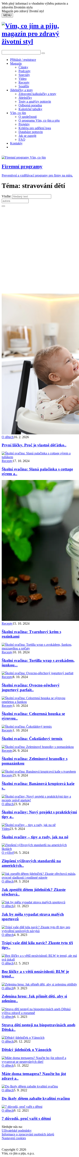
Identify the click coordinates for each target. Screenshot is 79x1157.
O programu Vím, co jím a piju (39, 120)
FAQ (22, 139)
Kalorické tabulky (30, 109)
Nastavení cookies (14, 1138)
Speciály (24, 75)
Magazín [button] (16, 63)
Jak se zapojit (27, 135)
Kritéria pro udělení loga (35, 128)
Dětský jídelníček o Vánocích (26, 1049)
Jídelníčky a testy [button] (21, 90)
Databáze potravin (31, 132)
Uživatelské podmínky (17, 1130)
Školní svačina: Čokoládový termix (32, 738)
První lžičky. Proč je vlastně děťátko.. (34, 445)
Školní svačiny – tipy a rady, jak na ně (35, 837)
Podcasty (25, 71)
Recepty (24, 82)
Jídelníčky (25, 97)
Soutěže (24, 86)
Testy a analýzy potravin (35, 101)
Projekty (24, 124)
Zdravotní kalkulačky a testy (37, 94)
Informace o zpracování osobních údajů (28, 1134)
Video (23, 78)
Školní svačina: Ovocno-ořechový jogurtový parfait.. (31, 687)
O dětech (8, 437)
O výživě (8, 852)
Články (23, 67)
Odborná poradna (30, 105)
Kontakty (16, 143)
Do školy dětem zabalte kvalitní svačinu (36, 1098)
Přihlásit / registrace (23, 59)
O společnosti (28, 116)
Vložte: (7, 196)
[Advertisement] (39, 251)
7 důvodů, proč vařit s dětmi (26, 1118)
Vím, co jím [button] (18, 113)
